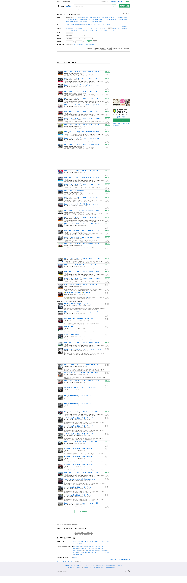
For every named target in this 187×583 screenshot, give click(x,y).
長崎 (108, 552)
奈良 (78, 192)
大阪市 (76, 17)
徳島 (83, 552)
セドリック (126, 28)
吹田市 (94, 17)
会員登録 (127, 1)
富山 (102, 546)
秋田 (90, 546)
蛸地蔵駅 (72, 24)
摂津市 (108, 19)
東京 (83, 548)
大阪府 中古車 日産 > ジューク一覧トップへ (120, 559)
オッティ (86, 28)
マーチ (93, 30)
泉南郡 (96, 21)
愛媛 (89, 552)
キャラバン (91, 28)
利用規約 (67, 565)
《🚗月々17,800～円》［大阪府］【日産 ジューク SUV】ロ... (81, 284)
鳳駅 (83, 350)
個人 (75, 33)
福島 (96, 546)
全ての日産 (68, 28)
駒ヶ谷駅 (77, 24)
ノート (79, 30)
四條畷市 (67, 21)
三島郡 (89, 21)
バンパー (65, 307)
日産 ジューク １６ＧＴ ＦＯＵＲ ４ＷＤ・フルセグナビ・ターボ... (82, 197)
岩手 (84, 546)
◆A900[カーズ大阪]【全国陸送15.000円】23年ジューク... (79, 434)
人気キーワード (125, 13)
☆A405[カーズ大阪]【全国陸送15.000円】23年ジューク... (79, 448)
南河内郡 (85, 21)
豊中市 (87, 17)
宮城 (87, 546)
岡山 (74, 552)
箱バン (82, 543)
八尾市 (121, 17)
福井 (74, 548)
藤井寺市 (116, 19)
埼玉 (86, 548)
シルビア (115, 28)
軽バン (82, 541)
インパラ (78, 543)
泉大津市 (99, 17)
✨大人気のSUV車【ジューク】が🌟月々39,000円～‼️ (78, 292)
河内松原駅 (108, 24)
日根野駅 (84, 305)
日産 (68, 9)
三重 (77, 550)
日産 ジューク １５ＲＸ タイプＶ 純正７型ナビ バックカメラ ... (82, 204)
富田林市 (67, 19)
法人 (77, 33)
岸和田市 (83, 17)
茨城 (96, 548)
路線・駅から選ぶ (125, 26)
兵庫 (78, 245)
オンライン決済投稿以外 (89, 44)
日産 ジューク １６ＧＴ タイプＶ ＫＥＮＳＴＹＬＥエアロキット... (82, 138)
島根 (106, 550)
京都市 (81, 382)
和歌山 (99, 550)
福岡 (95, 552)
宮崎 (74, 554)
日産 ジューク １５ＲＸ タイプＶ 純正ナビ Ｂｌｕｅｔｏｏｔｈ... (82, 271)
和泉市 (89, 19)
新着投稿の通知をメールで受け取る (121, 48)
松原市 (81, 19)
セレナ (67, 30)
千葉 (89, 548)
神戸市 (80, 245)
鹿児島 (77, 554)
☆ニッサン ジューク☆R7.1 (71, 334)
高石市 (112, 19)
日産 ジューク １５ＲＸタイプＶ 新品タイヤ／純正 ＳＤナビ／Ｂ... (82, 380)
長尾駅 (99, 24)
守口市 (110, 17)
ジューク (73, 9)
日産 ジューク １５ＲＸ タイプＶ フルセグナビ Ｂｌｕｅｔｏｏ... (82, 85)
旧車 (79, 541)
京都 (78, 382)
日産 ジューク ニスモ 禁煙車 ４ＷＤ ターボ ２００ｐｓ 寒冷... (82, 237)
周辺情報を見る (83, 511)
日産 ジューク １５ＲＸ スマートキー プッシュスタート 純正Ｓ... (82, 210)
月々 (64, 390)
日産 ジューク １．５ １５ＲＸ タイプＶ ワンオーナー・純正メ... (82, 503)
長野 (80, 548)
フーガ (83, 30)
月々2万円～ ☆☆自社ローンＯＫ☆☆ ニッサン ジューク (81, 387)
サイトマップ (71, 567)
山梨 (77, 548)
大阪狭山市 (76, 21)
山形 (93, 546)
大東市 (85, 19)
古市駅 (84, 374)
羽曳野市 (101, 19)
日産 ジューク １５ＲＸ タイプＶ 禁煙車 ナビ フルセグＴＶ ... (82, 98)
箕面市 (93, 19)
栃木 (99, 548)
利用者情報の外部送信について (112, 567)
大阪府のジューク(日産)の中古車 (66, 14)
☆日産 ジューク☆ (69, 326)
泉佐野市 (125, 17)
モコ (101, 30)
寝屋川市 (72, 19)
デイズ (75, 30)
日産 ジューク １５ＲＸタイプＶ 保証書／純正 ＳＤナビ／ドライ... (82, 177)
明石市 (81, 504)
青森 (81, 546)
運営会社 (120, 565)
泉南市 (125, 19)
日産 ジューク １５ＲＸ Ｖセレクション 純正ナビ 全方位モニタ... (82, 105)
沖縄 (81, 554)
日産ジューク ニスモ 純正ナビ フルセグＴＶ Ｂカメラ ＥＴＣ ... (82, 349)
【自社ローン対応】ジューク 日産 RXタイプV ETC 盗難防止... (82, 372)
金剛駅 (85, 419)
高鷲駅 (81, 24)
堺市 (79, 17)
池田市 (91, 17)
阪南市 (81, 21)
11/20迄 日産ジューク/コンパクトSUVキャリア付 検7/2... (79, 318)
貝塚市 (106, 17)
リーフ (110, 30)
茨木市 (118, 17)
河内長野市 (77, 19)
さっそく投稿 (121, 120)
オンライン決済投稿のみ (78, 44)
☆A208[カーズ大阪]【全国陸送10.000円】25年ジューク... (79, 464)
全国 (74, 546)
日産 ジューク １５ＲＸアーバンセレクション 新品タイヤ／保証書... (82, 124)
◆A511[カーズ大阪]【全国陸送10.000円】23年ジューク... (79, 495)
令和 (64, 352)
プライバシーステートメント (89, 565)
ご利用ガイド (79, 567)
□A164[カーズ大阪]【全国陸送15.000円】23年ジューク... (79, 403)
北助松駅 (67, 24)
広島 (77, 552)
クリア (95, 41)
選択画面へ (75, 557)
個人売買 (86, 541)
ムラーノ (97, 30)
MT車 (102, 541)
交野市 (71, 21)
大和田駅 (84, 389)
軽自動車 (75, 541)
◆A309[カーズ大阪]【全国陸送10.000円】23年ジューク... (79, 456)
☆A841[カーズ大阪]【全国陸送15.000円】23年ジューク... (79, 426)
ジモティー (59, 9)
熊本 (101, 552)
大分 (104, 552)
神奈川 (92, 548)
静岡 (80, 550)
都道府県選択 (69, 6)
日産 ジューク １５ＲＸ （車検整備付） (74, 190)
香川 (86, 552)
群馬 (102, 548)
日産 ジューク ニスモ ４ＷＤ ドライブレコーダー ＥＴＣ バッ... (82, 230)
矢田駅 (95, 24)
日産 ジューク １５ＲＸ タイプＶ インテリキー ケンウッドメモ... (82, 144)
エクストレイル (74, 28)
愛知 (105, 548)
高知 (92, 552)
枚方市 (114, 17)
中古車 (64, 9)
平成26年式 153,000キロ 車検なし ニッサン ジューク (77, 304)
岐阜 (74, 550)
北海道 (77, 546)
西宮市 (80, 344)
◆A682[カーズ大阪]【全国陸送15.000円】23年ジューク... (79, 418)
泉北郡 (93, 21)
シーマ (105, 28)
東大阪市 (121, 19)
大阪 (78, 73)
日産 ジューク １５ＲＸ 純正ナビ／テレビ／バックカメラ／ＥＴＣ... (82, 472)
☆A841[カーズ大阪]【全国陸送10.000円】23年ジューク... (79, 487)
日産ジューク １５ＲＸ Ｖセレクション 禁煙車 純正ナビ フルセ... (82, 364)
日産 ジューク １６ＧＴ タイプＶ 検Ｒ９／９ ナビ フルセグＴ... (82, 91)
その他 (113, 30)
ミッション (65, 321)
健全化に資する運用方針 (103, 565)
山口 (80, 552)
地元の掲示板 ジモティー (105, 1)
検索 (114, 6)
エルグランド (81, 28)
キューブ (96, 28)
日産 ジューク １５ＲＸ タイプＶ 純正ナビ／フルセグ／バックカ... (82, 342)
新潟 (99, 546)
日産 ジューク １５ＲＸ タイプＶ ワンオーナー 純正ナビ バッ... (82, 264)
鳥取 (103, 550)
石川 (105, 546)
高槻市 (103, 17)
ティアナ (71, 30)
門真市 (105, 19)
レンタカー (65, 329)
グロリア (101, 28)
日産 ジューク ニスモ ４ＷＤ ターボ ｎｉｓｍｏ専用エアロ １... (82, 224)
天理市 (81, 192)
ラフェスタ (105, 30)
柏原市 (96, 19)
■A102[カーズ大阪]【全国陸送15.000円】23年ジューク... (79, 395)
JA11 (74, 543)
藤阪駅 (85, 24)
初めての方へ (113, 1)
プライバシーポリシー (76, 565)
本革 (64, 398)
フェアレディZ (88, 30)
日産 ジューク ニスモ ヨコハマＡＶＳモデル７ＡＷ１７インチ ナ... (82, 258)
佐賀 (98, 552)
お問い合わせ (113, 565)
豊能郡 (100, 21)
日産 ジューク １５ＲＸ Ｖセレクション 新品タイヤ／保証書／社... (82, 131)
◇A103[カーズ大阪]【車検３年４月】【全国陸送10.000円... (79, 479)
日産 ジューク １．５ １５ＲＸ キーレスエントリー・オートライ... (82, 78)
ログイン (120, 1)
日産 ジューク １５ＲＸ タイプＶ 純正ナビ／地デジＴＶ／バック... (82, 243)
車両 (64, 287)
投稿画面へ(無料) (124, 6)
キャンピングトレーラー (94, 541)
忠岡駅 (103, 24)
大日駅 (84, 320)
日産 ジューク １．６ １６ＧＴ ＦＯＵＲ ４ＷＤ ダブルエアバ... (82, 170)
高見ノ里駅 (90, 24)
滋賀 (93, 550)
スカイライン (120, 28)
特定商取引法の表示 (98, 567)
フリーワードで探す (87, 567)
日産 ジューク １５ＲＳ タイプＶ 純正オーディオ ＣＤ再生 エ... (82, 71)
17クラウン (106, 541)
